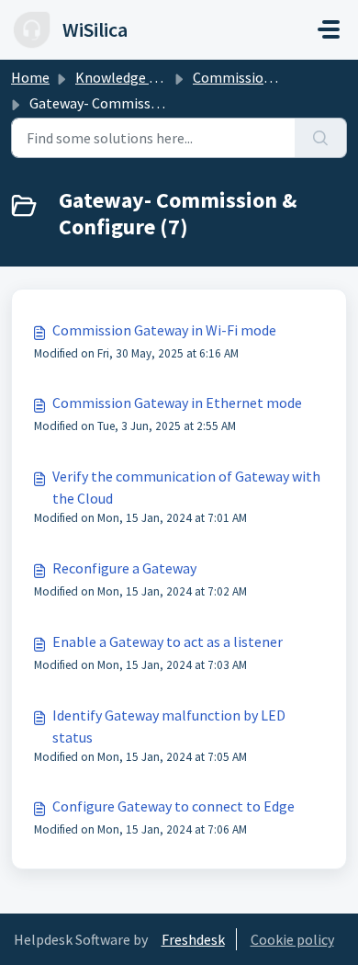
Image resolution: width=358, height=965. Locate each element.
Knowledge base (126, 77)
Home (30, 77)
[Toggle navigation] (328, 29)
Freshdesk (193, 939)
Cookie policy (292, 939)
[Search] (321, 138)
